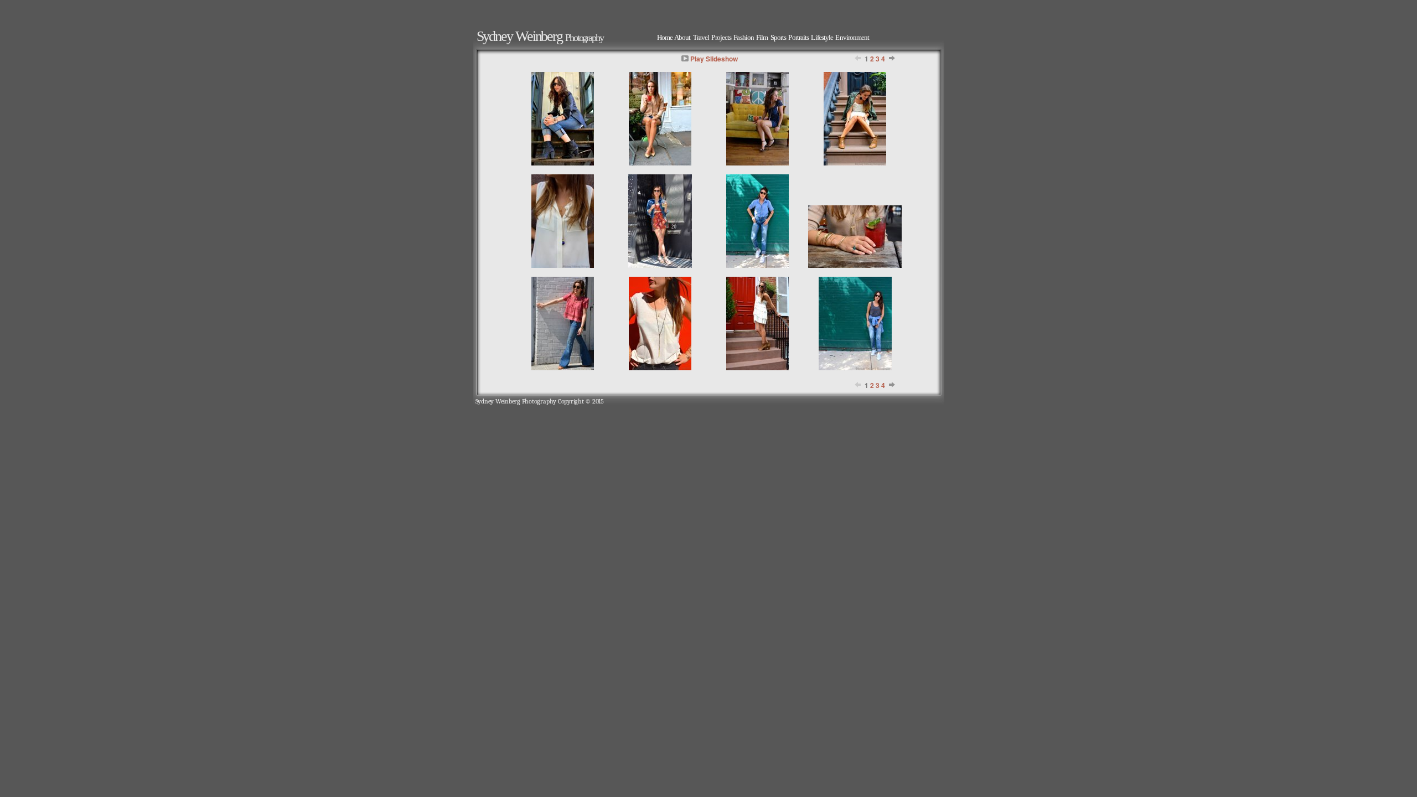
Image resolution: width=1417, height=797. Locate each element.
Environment (852, 37)
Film (762, 37)
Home (665, 37)
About (682, 37)
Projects (721, 37)
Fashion (743, 37)
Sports (778, 37)
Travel (701, 37)
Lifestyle (822, 37)
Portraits (798, 37)
